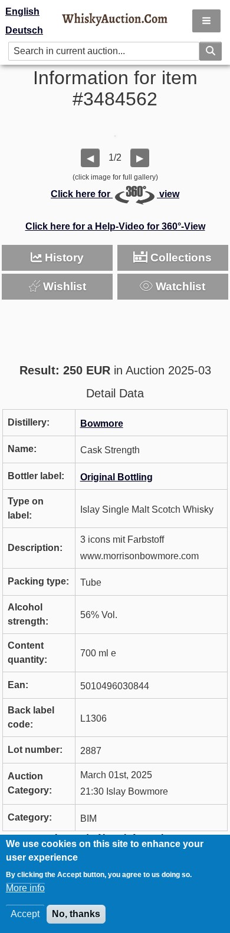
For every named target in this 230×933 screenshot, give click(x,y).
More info (25, 888)
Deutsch (24, 30)
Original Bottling (116, 477)
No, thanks (76, 914)
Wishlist (63, 286)
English (22, 11)
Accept (25, 914)
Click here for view (115, 194)
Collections (179, 257)
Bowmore (101, 424)
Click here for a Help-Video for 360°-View (115, 226)
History (63, 257)
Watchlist (179, 286)
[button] (206, 20)
